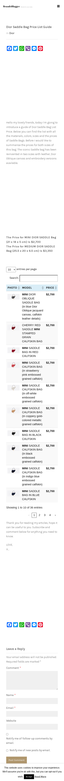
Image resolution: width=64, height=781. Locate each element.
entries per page (27, 269)
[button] (19, 288)
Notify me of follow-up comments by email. (29, 741)
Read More (40, 776)
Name (11, 695)
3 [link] (45, 515)
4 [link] (50, 515)
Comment (13, 668)
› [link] (55, 515)
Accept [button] (29, 777)
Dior (11, 33)
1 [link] (34, 515)
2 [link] (39, 515)
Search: (14, 278)
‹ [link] (28, 515)
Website (11, 720)
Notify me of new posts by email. (30, 750)
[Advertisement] (32, 86)
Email (10, 708)
